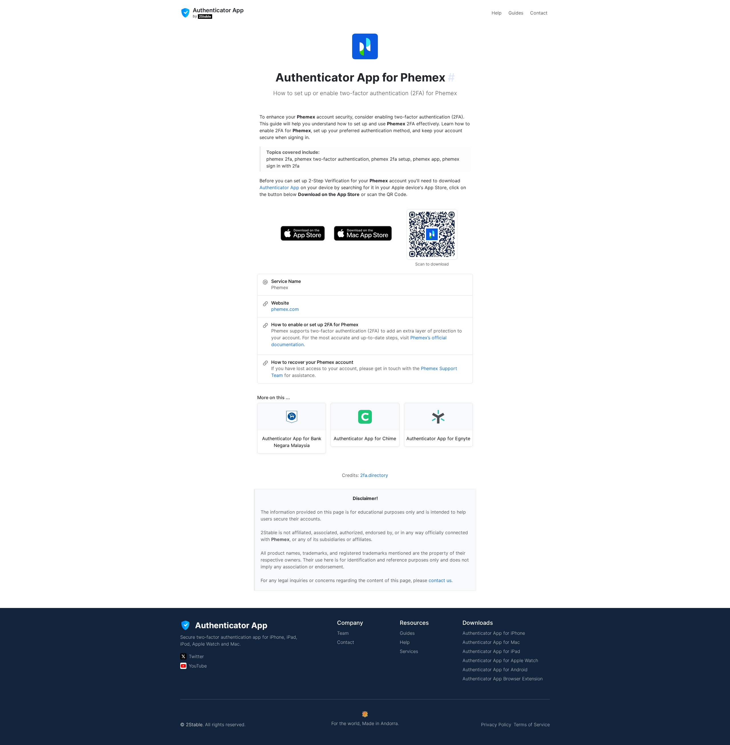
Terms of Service (532, 724)
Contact (539, 13)
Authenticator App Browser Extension (503, 678)
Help (497, 13)
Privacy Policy (496, 724)
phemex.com (285, 309)
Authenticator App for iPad (491, 651)
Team (343, 633)
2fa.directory (374, 475)
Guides (515, 13)
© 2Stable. (192, 724)
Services (409, 651)
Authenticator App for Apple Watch (500, 660)
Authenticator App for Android (495, 669)
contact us (440, 580)
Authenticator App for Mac (491, 642)
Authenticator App (279, 187)
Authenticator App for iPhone (494, 633)
